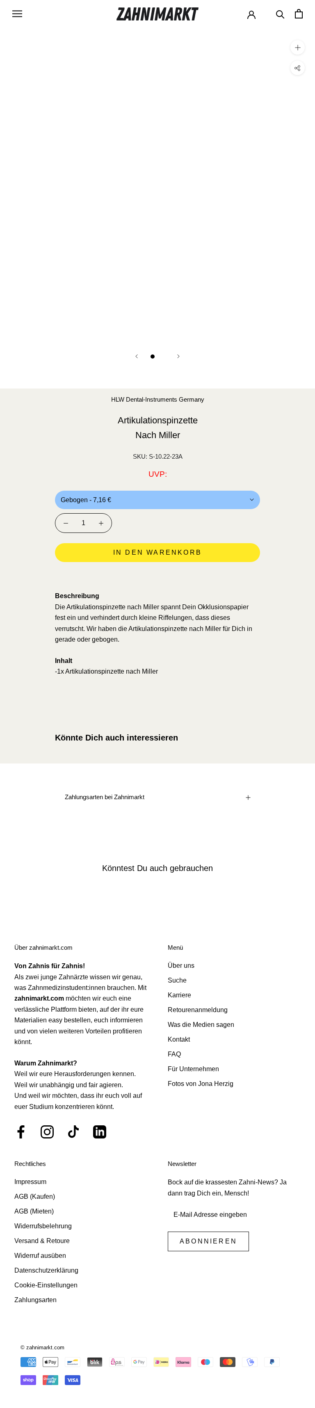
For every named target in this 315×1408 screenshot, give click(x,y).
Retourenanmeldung (198, 1009)
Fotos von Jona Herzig (200, 1083)
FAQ (174, 1054)
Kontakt (179, 1039)
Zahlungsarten (35, 1299)
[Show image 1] (153, 356)
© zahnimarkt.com (42, 1347)
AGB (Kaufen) (34, 1196)
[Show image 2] (162, 356)
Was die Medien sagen (201, 1024)
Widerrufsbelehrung (43, 1226)
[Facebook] (20, 1131)
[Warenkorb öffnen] (299, 13)
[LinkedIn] (99, 1131)
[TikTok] (73, 1131)
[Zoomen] (297, 47)
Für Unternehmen (193, 1068)
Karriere (179, 995)
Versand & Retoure (42, 1240)
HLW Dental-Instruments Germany (157, 399)
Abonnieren (208, 1241)
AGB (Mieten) (34, 1211)
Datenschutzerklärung (46, 1270)
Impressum (30, 1181)
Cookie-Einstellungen (46, 1285)
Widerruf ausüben (40, 1255)
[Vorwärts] (178, 356)
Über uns (181, 965)
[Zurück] (136, 356)
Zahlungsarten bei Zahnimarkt (104, 796)
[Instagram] (47, 1131)
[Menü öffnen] (17, 13)
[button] (157, 575)
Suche (177, 980)
